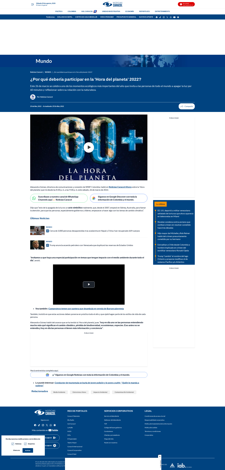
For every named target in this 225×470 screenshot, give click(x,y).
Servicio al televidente (111, 416)
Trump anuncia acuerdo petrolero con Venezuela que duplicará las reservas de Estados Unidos (91, 245)
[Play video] (89, 147)
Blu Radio (70, 420)
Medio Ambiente (59, 392)
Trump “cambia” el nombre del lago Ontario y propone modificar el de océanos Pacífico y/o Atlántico (173, 259)
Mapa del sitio (109, 439)
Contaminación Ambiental (124, 392)
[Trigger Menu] (32, 4)
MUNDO (48, 72)
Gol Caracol (71, 424)
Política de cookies (151, 427)
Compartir (187, 106)
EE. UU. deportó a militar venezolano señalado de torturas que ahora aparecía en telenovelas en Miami (175, 213)
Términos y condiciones (153, 431)
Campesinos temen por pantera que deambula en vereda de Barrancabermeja (86, 308)
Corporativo (149, 435)
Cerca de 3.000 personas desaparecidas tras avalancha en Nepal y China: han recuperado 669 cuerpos (95, 230)
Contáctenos (108, 431)
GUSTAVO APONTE (146, 17)
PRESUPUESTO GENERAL (126, 17)
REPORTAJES (144, 11)
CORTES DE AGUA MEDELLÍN (86, 17)
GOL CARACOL (87, 11)
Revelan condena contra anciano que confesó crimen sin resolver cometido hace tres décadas (174, 225)
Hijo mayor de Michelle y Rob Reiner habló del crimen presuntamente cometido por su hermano (174, 236)
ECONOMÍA (129, 11)
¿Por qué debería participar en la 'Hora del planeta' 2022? (73, 72)
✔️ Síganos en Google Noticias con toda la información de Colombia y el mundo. (91, 375)
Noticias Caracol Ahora (120, 187)
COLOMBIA (72, 11)
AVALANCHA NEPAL (65, 17)
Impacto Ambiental (100, 392)
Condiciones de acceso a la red (155, 416)
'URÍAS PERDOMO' (107, 17)
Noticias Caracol (36, 72)
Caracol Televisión (73, 416)
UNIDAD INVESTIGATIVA (111, 11)
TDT (105, 424)
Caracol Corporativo (74, 450)
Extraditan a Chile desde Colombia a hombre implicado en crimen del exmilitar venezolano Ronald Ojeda (174, 247)
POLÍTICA (59, 11)
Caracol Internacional (74, 446)
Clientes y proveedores (112, 435)
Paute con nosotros (110, 443)
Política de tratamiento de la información (158, 424)
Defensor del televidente (112, 420)
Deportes (31, 444)
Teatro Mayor (72, 443)
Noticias (18, 444)
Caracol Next (71, 454)
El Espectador (72, 439)
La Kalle (70, 427)
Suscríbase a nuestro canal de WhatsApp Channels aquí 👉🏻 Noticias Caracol (58, 198)
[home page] (112, 4)
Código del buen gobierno (113, 427)
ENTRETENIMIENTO (162, 11)
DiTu (69, 435)
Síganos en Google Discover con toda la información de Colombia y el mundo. (117, 198)
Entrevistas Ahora (79, 392)
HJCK (69, 431)
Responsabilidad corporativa (154, 420)
